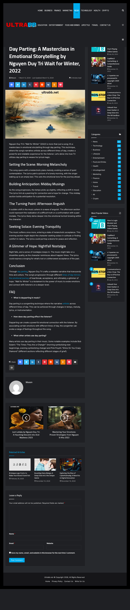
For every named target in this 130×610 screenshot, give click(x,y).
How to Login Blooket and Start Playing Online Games (112, 47)
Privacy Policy (57, 581)
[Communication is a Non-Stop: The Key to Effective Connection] (98, 96)
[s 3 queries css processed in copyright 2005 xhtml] (98, 79)
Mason (13, 78)
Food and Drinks (72, 25)
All (94, 194)
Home (40, 10)
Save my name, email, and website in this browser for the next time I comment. (43, 553)
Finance (57, 10)
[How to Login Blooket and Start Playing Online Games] (98, 47)
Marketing (67, 10)
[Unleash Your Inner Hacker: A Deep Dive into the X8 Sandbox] (98, 111)
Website (50, 543)
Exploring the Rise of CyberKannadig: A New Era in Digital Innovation (70, 475)
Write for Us (80, 581)
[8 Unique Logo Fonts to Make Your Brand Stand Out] (20, 464)
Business (48, 10)
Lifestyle (86, 25)
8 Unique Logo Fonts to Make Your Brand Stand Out (19, 474)
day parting (22, 271)
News (76, 10)
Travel (95, 25)
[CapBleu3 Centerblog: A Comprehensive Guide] (98, 62)
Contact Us (105, 25)
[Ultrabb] (21, 25)
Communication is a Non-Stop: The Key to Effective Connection (114, 96)
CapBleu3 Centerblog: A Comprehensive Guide (113, 62)
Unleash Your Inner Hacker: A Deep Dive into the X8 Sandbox (113, 111)
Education (42, 25)
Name (12, 534)
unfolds (65, 303)
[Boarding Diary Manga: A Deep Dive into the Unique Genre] (45, 464)
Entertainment (56, 25)
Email (12, 543)
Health (97, 10)
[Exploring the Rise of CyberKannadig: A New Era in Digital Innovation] (70, 464)
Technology (86, 10)
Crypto (105, 10)
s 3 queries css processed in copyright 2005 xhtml (113, 79)
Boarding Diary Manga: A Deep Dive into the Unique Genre (44, 475)
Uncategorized (99, 170)
